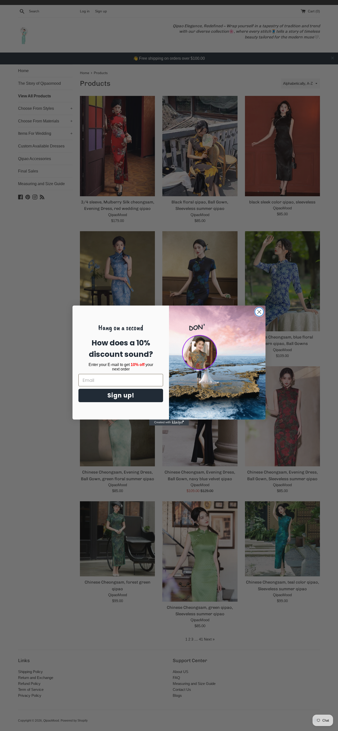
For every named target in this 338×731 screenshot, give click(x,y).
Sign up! (120, 395)
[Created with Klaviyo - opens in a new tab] (169, 422)
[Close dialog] (259, 312)
